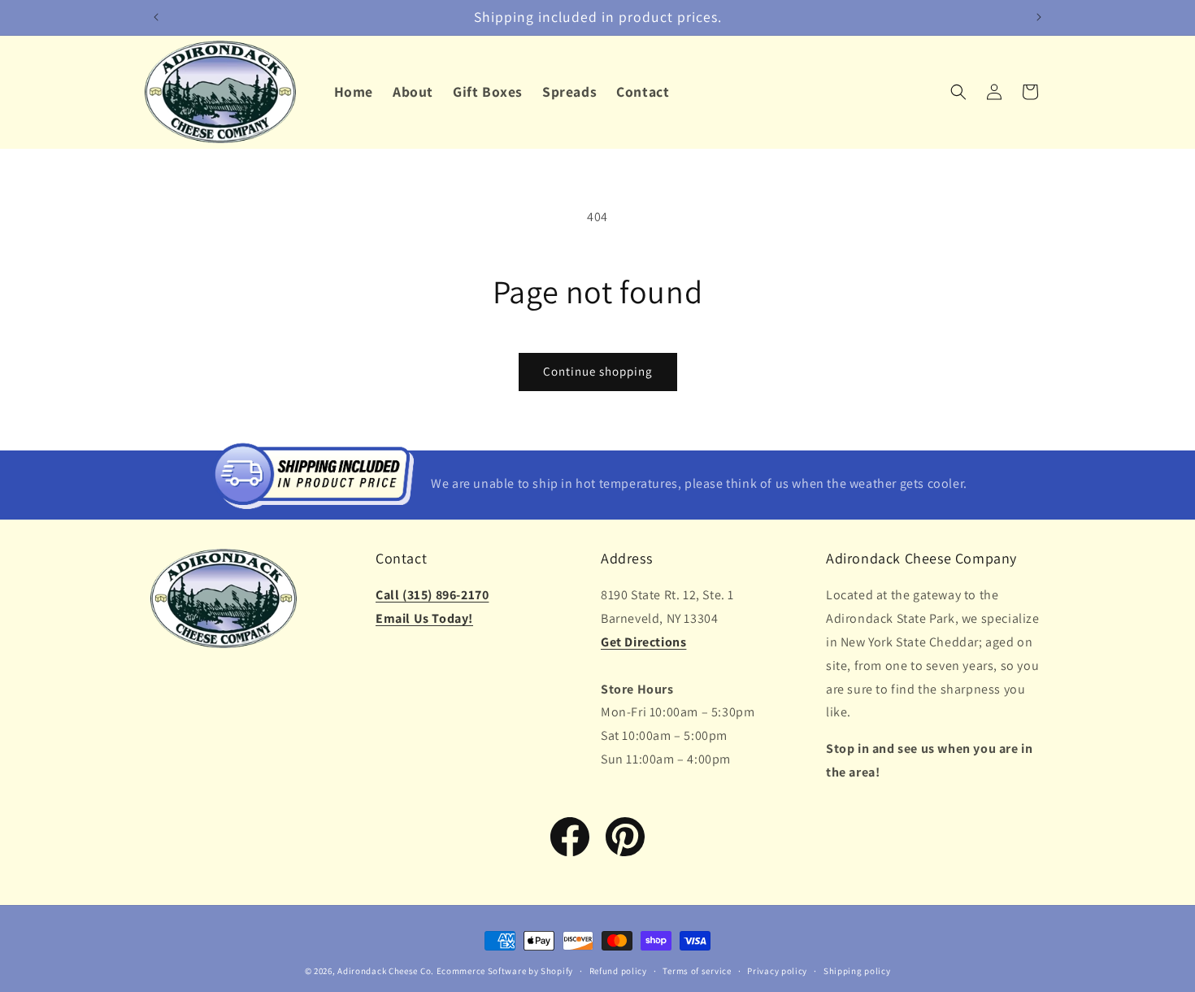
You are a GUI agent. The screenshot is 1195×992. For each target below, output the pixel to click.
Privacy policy (777, 970)
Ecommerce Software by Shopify (505, 971)
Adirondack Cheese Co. (385, 971)
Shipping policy (857, 970)
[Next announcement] (1039, 17)
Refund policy (618, 970)
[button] (958, 92)
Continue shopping (598, 371)
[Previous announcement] (156, 17)
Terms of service (697, 970)
